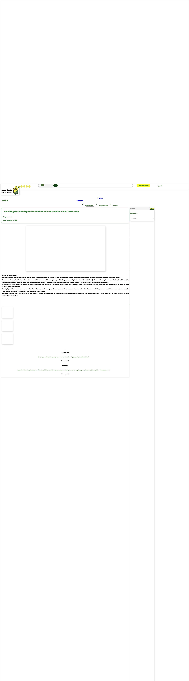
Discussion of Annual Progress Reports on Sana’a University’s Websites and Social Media (63, 357)
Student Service (144, 185)
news (10, 217)
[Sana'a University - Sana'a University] (10, 194)
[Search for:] (140, 208)
